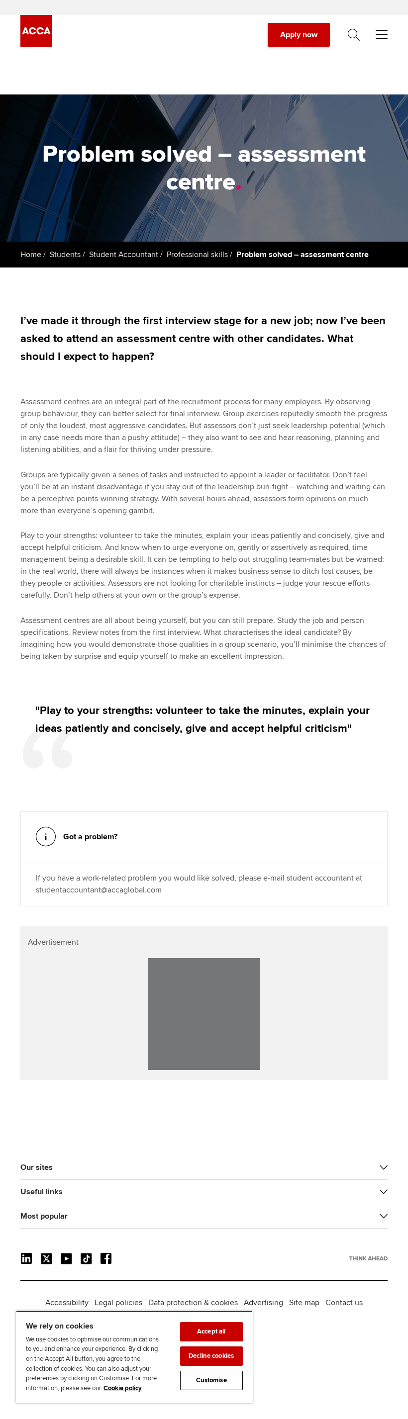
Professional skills (197, 255)
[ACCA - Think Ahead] (36, 44)
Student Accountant (123, 255)
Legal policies (118, 1303)
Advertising (263, 1303)
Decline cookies (211, 1356)
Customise (211, 1380)
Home (30, 255)
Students (65, 255)
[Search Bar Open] (354, 35)
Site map (304, 1303)
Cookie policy (122, 1388)
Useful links (41, 1192)
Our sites (36, 1167)
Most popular (44, 1216)
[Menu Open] (382, 35)
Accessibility (67, 1303)
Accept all (211, 1331)
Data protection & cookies (193, 1303)
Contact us (344, 1303)
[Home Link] (368, 1258)
